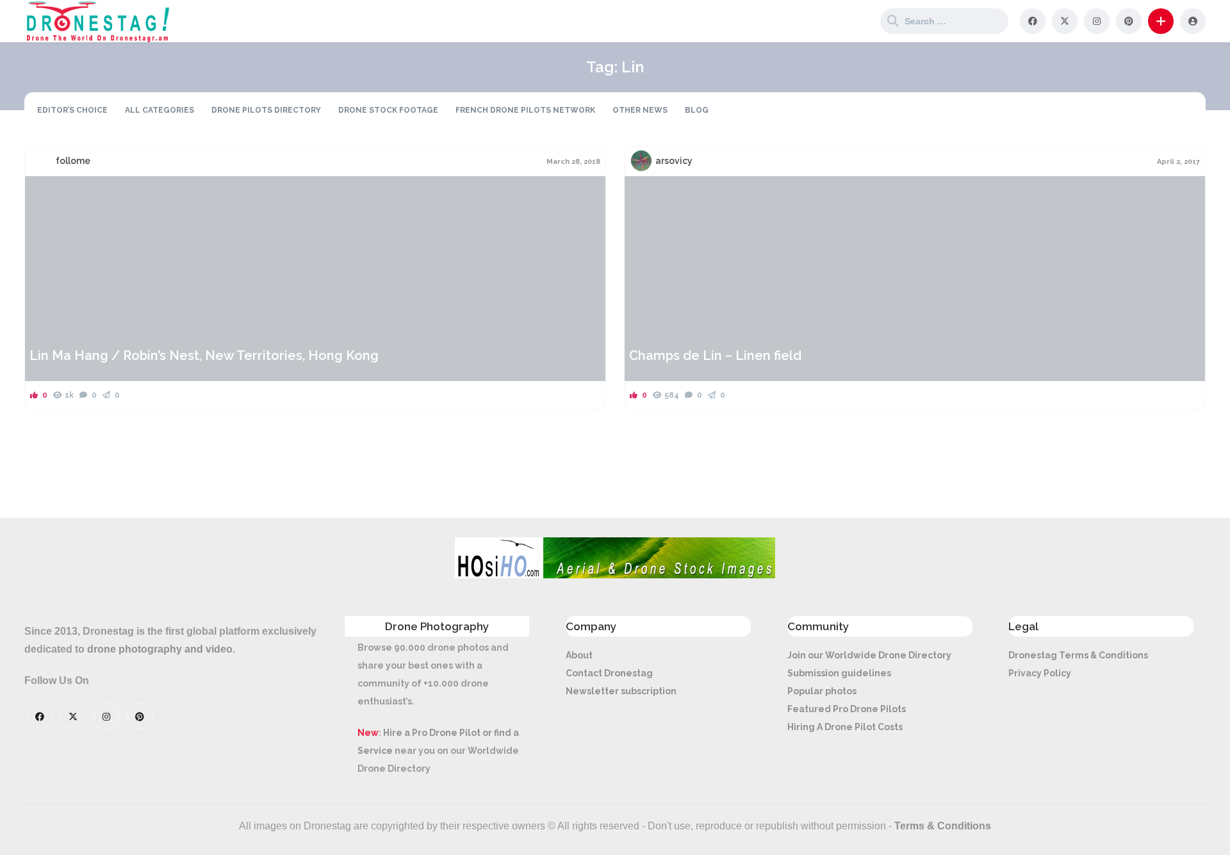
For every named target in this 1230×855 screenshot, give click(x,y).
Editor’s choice (72, 110)
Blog (697, 110)
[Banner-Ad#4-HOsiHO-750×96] (615, 575)
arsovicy (674, 161)
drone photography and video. (161, 649)
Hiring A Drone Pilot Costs (845, 727)
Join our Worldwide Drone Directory (869, 655)
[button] (1161, 21)
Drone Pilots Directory (266, 110)
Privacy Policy (1039, 673)
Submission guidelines (839, 673)
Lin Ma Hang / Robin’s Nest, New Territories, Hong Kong (204, 355)
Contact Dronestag (609, 673)
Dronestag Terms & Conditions (1078, 655)
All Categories (159, 110)
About (579, 655)
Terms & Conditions (942, 825)
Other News (640, 110)
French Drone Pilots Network (525, 110)
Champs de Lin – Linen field (715, 355)
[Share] (42, 193)
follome (73, 161)
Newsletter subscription (621, 691)
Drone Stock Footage (388, 110)
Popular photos (822, 691)
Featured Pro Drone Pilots (846, 709)
